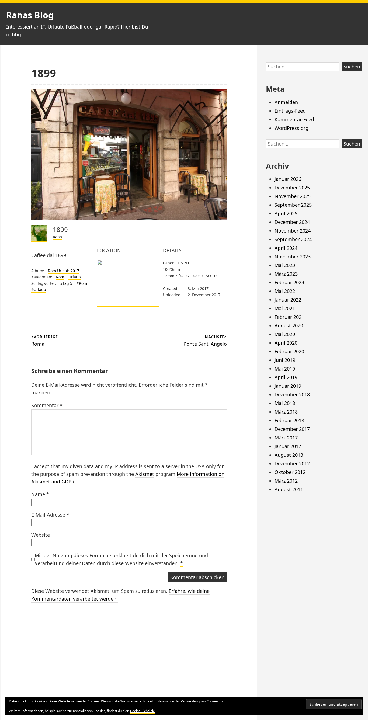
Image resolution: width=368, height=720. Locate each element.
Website (40, 535)
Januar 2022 (288, 299)
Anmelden (286, 102)
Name (40, 494)
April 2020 (286, 343)
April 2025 (286, 213)
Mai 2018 (285, 403)
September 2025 (293, 205)
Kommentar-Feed (294, 119)
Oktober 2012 (290, 472)
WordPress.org (291, 128)
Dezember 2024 (292, 222)
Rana (57, 236)
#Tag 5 (66, 283)
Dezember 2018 (292, 394)
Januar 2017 (288, 446)
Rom (60, 276)
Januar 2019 (288, 386)
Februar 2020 (289, 351)
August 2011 (289, 489)
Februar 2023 (289, 282)
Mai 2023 (285, 265)
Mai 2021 (285, 308)
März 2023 (286, 274)
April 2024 (286, 248)
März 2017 (286, 437)
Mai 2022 (285, 291)
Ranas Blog (30, 15)
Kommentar (47, 405)
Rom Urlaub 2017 (63, 270)
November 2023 (293, 256)
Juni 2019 (285, 360)
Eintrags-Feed (290, 111)
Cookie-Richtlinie (142, 711)
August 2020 (289, 325)
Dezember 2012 (292, 463)
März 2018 (286, 412)
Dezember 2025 (292, 187)
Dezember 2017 (292, 429)
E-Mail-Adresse (50, 514)
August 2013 (289, 455)
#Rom (82, 283)
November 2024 (293, 230)
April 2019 (286, 377)
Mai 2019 (285, 368)
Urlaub (74, 276)
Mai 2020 (285, 334)
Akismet (144, 474)
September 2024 (293, 239)
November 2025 (293, 196)
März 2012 (286, 480)
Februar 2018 (289, 420)
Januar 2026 (288, 179)
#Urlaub (38, 289)
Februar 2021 (289, 317)
